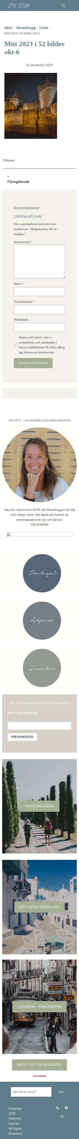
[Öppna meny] (63, 5)
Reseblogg (26, 27)
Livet (44, 27)
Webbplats (21, 319)
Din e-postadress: (22, 713)
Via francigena (39, 806)
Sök (61, 1092)
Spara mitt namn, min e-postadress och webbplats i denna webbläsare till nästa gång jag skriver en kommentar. (42, 345)
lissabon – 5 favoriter (39, 1007)
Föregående (18, 181)
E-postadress (24, 301)
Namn (19, 284)
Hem (8, 27)
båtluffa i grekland (39, 907)
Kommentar (23, 242)
